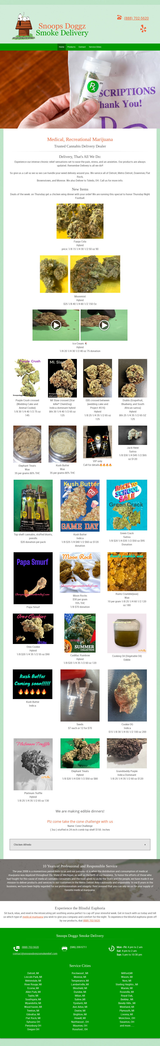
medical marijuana (32, 917)
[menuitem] (61, 47)
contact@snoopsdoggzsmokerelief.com (35, 953)
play (56, 325)
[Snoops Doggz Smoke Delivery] (50, 25)
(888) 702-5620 (136, 18)
